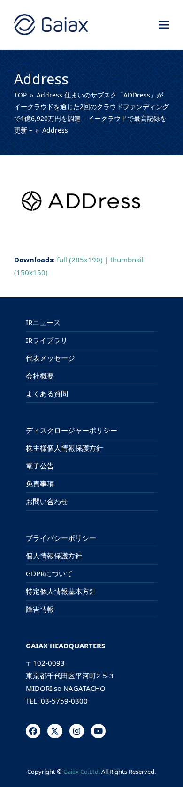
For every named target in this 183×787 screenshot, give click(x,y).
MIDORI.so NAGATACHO (66, 688)
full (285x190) (80, 259)
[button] (164, 25)
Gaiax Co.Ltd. (81, 771)
